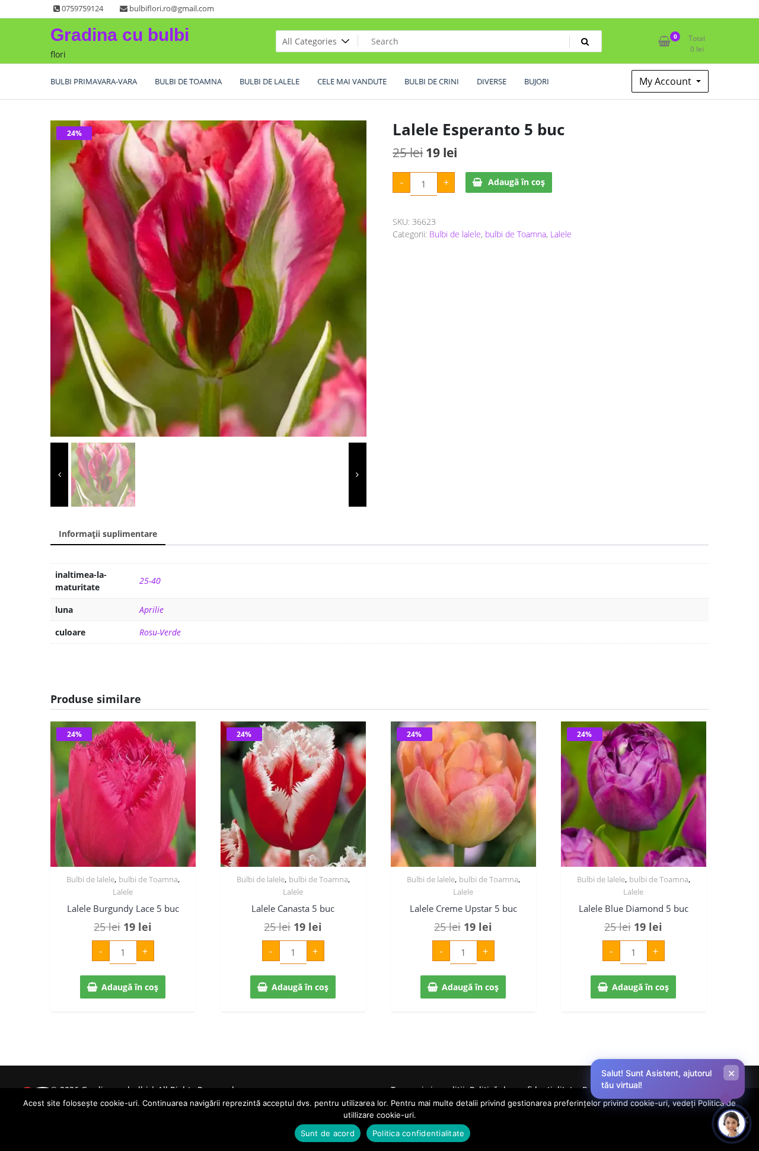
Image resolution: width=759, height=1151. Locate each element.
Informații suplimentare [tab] (108, 533)
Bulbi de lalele (455, 234)
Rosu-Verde (160, 632)
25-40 (150, 580)
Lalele (561, 234)
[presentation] (59, 475)
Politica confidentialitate (418, 1133)
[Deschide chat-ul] (732, 1124)
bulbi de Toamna (515, 234)
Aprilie (151, 609)
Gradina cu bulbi (119, 34)
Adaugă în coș (516, 181)
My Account (666, 81)
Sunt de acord (328, 1133)
